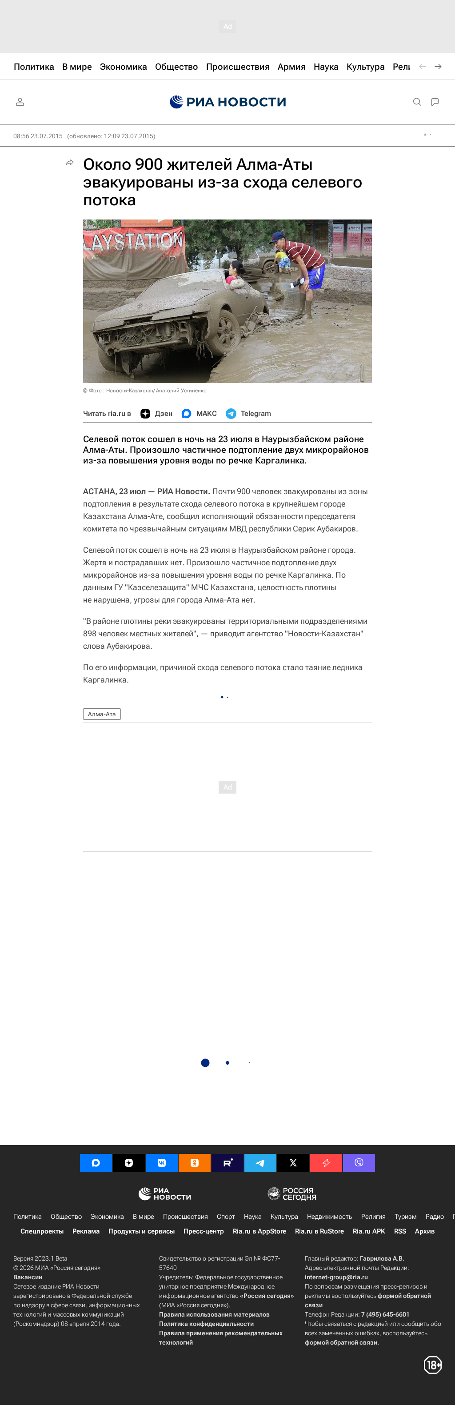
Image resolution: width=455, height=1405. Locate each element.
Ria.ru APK (369, 1231)
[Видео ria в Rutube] (227, 1163)
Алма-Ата (102, 714)
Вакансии (27, 1277)
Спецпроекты (42, 1231)
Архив (425, 1231)
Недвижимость (329, 1217)
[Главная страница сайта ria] (227, 102)
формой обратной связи (341, 1342)
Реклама (86, 1231)
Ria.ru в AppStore (259, 1231)
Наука (253, 1217)
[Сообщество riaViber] (359, 1163)
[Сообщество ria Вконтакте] (162, 1163)
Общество (66, 1217)
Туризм (406, 1217)
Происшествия (185, 1217)
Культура (284, 1217)
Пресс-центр (204, 1231)
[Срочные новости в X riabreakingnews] (326, 1163)
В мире (143, 1217)
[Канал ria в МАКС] (96, 1163)
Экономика (107, 1217)
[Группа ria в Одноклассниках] (195, 1163)
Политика (27, 1217)
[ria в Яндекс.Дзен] (129, 1163)
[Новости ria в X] (293, 1163)
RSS (400, 1231)
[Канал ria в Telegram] (260, 1163)
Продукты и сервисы (141, 1231)
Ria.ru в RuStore (319, 1231)
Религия (373, 1217)
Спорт (226, 1217)
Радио (435, 1217)
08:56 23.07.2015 (38, 136)
